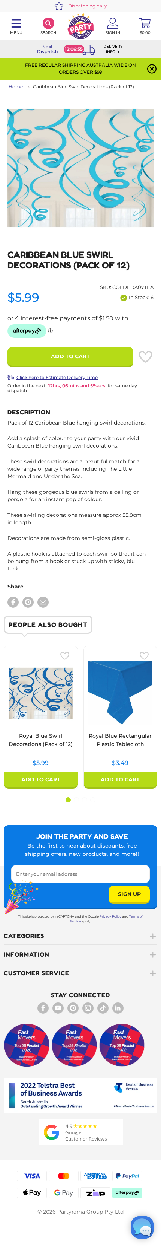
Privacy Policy (110, 916)
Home (16, 86)
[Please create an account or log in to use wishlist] (145, 357)
